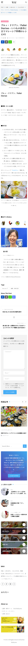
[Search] (26, 2)
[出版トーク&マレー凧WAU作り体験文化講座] (5, 514)
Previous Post (8, 309)
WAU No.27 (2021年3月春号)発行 (12, 312)
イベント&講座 (14, 512)
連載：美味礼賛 (14, 288)
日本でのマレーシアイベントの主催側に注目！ (14, 433)
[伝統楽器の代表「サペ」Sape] (5, 503)
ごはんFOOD (4, 430)
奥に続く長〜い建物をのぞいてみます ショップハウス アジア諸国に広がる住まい (14, 326)
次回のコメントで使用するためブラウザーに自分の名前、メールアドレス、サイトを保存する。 (14, 385)
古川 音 (4, 38)
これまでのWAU (14, 475)
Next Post (20, 323)
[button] (22, 401)
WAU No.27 (5, 288)
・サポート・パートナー (8, 611)
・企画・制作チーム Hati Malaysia (11, 608)
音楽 (12, 489)
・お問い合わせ (5, 614)
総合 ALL (10, 430)
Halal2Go (15, 170)
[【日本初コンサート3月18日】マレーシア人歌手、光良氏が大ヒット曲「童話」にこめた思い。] (5, 491)
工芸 (19, 512)
